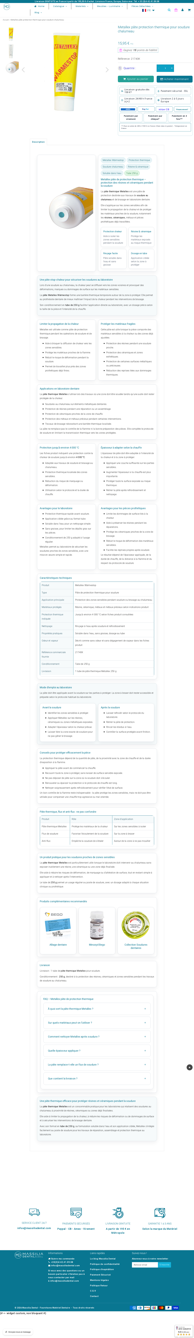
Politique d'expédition (102, 1269)
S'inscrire (164, 1264)
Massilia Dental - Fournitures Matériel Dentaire (46, 1308)
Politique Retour (99, 1285)
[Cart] (189, 10)
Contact (94, 1296)
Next (107, 69)
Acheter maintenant (176, 79)
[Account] (182, 10)
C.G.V (93, 1291)
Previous (23, 69)
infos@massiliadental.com (65, 1265)
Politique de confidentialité (105, 1264)
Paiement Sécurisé (100, 1275)
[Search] (169, 10)
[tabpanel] (11, 34)
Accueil (6, 20)
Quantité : (127, 68)
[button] (148, 10)
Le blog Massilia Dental (103, 1258)
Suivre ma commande (63, 1258)
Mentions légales (99, 1280)
